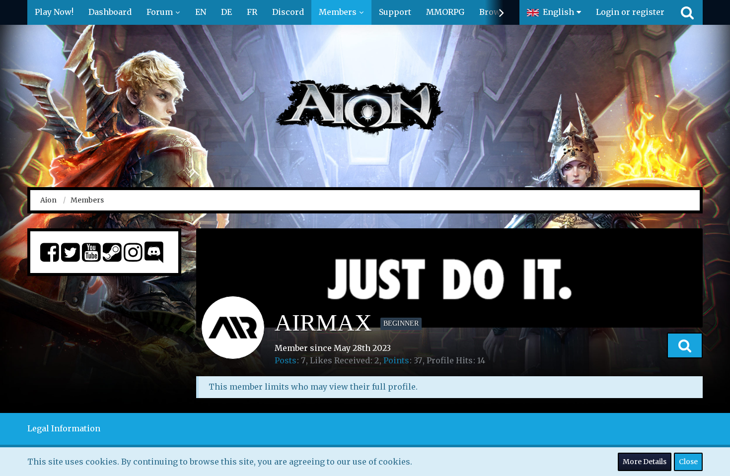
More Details (644, 461)
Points (396, 360)
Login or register (630, 12)
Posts (285, 360)
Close (688, 461)
